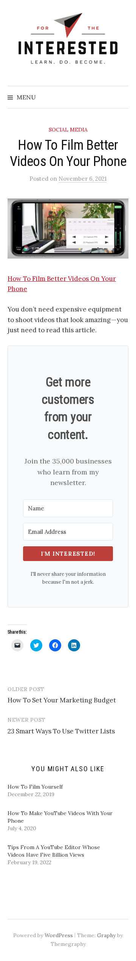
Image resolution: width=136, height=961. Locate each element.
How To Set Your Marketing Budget (62, 700)
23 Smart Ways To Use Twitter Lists (61, 731)
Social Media (68, 129)
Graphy (106, 935)
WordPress (59, 935)
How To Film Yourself (35, 786)
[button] (68, 228)
